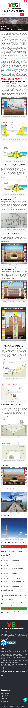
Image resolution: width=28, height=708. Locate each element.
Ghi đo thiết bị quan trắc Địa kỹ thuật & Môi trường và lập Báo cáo (13, 603)
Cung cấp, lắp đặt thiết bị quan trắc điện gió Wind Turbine (13, 593)
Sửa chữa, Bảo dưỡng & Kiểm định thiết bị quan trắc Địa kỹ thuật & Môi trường (13, 612)
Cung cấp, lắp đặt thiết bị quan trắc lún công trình (11, 586)
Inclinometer (4, 61)
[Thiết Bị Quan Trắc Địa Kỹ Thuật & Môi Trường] (14, 5)
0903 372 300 (8, 0)
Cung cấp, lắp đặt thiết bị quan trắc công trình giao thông (13, 565)
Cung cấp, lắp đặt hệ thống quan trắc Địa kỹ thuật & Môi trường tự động (12, 555)
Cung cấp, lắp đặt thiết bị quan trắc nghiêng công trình (12, 581)
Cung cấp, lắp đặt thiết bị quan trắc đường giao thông (12, 568)
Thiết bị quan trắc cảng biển (6, 515)
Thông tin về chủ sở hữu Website (7, 692)
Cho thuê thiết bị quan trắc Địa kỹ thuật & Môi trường (12, 605)
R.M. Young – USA (17, 67)
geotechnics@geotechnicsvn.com (9, 79)
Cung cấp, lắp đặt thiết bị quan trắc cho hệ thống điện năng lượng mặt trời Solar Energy (13, 590)
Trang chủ (2, 28)
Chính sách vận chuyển (5, 699)
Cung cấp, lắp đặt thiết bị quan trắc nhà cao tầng (11, 576)
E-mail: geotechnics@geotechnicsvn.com (10, 662)
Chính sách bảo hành (5, 693)
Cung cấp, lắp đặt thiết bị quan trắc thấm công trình (11, 583)
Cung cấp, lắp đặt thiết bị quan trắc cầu (9, 573)
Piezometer (10, 61)
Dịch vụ (8, 28)
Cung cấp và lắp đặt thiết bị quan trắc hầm (9, 488)
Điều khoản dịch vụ (4, 701)
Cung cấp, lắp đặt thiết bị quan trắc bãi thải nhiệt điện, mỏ (13, 563)
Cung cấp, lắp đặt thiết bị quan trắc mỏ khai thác (11, 578)
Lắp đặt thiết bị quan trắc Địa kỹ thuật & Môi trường (11, 551)
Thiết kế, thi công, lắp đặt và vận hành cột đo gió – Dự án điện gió (13, 542)
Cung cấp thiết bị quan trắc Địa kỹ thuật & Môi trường (12, 548)
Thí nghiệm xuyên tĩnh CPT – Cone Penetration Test (11, 614)
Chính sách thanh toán (5, 698)
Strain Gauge (16, 61)
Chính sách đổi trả (4, 695)
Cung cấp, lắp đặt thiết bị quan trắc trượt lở (10, 560)
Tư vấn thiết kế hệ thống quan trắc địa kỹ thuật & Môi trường (13, 608)
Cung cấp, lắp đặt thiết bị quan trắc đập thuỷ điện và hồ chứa (13, 557)
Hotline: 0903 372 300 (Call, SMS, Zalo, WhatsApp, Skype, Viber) (14, 660)
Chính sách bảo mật (4, 696)
